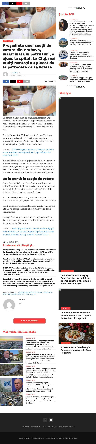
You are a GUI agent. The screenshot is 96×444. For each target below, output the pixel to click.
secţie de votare (10, 294)
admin (15, 72)
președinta (47, 292)
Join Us (54, 427)
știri (34, 294)
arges (31, 292)
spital (28, 294)
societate (21, 294)
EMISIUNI (46, 427)
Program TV (36, 427)
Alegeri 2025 (23, 292)
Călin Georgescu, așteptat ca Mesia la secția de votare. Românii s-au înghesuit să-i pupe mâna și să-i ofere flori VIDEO (28, 152)
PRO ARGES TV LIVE (66, 427)
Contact (25, 427)
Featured (38, 292)
